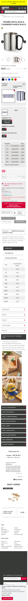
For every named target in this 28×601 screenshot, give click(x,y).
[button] (21, 69)
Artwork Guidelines (7, 444)
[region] (13, 468)
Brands (16, 533)
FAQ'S (15, 543)
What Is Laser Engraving (9, 435)
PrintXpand (13, 560)
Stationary (4, 533)
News (2, 544)
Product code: (5, 65)
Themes (16, 528)
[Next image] (24, 41)
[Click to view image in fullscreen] (13, 41)
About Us (3, 541)
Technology (17, 529)
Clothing (16, 531)
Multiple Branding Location (17, 86)
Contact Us (4, 543)
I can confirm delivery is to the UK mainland (12, 184)
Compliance (17, 544)
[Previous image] (2, 41)
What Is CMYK (6, 426)
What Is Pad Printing (8, 412)
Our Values (17, 541)
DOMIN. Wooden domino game (8, 512)
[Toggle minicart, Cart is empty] (25, 8)
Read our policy (6, 595)
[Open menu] (2, 12)
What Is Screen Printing (9, 407)
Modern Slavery (18, 546)
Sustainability (4, 548)
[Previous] (2, 60)
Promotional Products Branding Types (12, 336)
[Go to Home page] (7, 8)
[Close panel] (25, 587)
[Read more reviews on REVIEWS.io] (18, 479)
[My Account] (19, 8)
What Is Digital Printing (9, 421)
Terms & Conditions (6, 546)
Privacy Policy (18, 548)
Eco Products (5, 531)
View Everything (18, 534)
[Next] (24, 60)
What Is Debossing (7, 439)
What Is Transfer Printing (9, 416)
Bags (2, 528)
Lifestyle (3, 534)
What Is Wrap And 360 (8, 430)
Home (2, 15)
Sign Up (24, 578)
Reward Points (15, 556)
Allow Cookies (7, 598)
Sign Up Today (13, 205)
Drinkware (4, 529)
